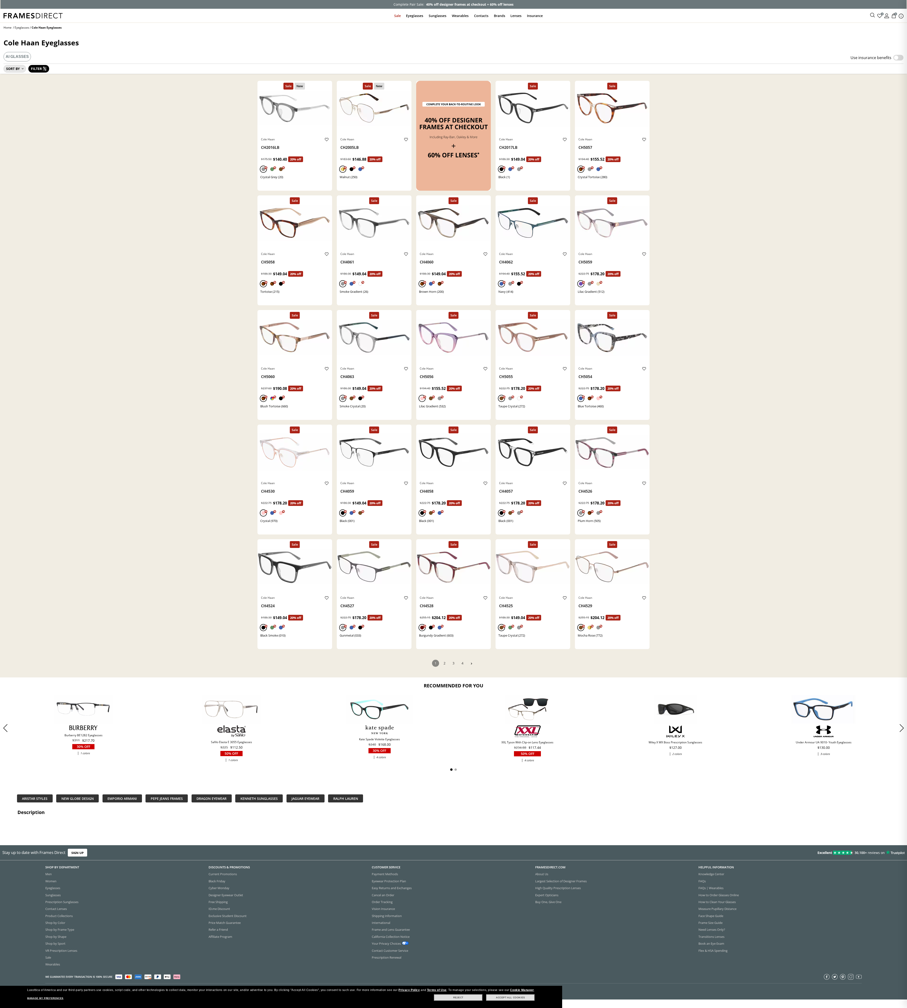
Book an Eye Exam (711, 943)
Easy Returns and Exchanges (392, 888)
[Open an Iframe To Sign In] (886, 15)
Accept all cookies (510, 997)
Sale (397, 15)
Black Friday (217, 881)
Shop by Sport (55, 943)
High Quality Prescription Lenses (558, 888)
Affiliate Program (220, 937)
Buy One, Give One (548, 902)
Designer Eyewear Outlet (226, 895)
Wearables (460, 15)
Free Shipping (218, 902)
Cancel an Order (383, 895)
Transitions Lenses (711, 937)
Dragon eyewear (212, 798)
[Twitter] (835, 977)
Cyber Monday (219, 888)
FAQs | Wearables (710, 888)
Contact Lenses (56, 909)
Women (50, 881)
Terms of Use (437, 990)
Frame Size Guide (710, 923)
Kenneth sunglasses (259, 798)
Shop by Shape (55, 937)
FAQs (702, 881)
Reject (458, 997)
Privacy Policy (409, 990)
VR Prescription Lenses (61, 950)
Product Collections (59, 916)
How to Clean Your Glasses (717, 902)
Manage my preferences (45, 998)
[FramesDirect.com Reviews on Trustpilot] (717, 852)
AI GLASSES (17, 57)
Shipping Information (387, 916)
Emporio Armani (122, 798)
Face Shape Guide (710, 916)
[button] (901, 727)
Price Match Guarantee (225, 923)
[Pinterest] (843, 977)
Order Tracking (382, 902)
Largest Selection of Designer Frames (561, 881)
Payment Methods (385, 874)
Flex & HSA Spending (712, 950)
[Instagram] (851, 977)
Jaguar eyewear (305, 798)
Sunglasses (437, 15)
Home (8, 28)
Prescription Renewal (386, 957)
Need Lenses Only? (711, 929)
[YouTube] (859, 977)
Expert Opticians (546, 895)
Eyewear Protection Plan (389, 881)
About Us (541, 874)
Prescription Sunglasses (61, 902)
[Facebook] (827, 977)
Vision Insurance (383, 909)
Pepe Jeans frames (167, 798)
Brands (499, 15)
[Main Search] (872, 15)
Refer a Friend (218, 929)
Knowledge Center (711, 874)
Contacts (481, 15)
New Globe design (77, 798)
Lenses (516, 15)
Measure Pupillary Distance (717, 909)
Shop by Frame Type (59, 929)
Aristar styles (34, 798)
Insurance (535, 15)
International (381, 923)
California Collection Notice (391, 937)
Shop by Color (55, 923)
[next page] (471, 663)
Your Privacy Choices (386, 943)
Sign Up (77, 852)
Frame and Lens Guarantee (391, 929)
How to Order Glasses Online (718, 895)
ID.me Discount (219, 909)
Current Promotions (223, 874)
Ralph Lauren (345, 798)
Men (48, 874)
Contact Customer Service (390, 950)
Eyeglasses (414, 15)
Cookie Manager (522, 990)
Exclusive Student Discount (228, 916)
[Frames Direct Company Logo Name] (33, 15)
